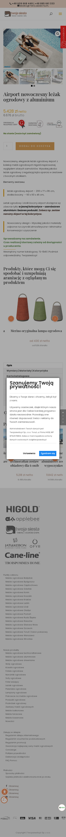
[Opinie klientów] (61, 807)
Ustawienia (29, 453)
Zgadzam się (48, 453)
